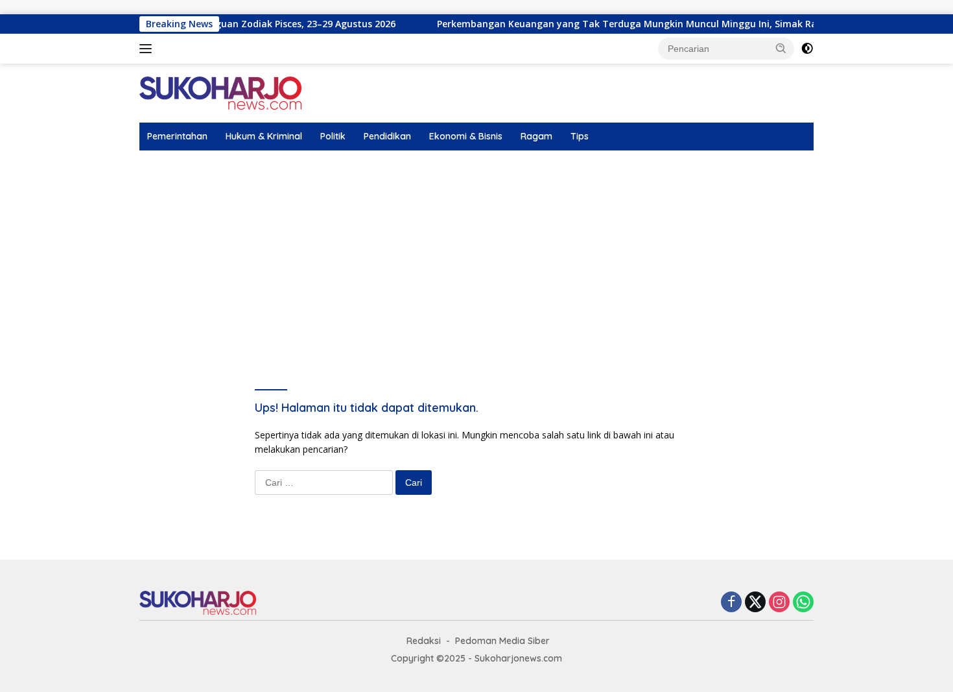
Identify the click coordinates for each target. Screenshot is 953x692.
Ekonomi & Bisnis (465, 136)
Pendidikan (387, 136)
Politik (333, 136)
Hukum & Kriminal (264, 136)
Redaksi (423, 641)
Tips (580, 136)
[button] (781, 48)
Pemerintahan (177, 136)
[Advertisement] (476, 248)
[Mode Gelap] (807, 49)
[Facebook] (731, 602)
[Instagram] (779, 602)
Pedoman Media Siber (502, 641)
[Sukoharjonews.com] (220, 92)
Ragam (536, 136)
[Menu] (148, 49)
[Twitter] (755, 602)
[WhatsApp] (803, 602)
